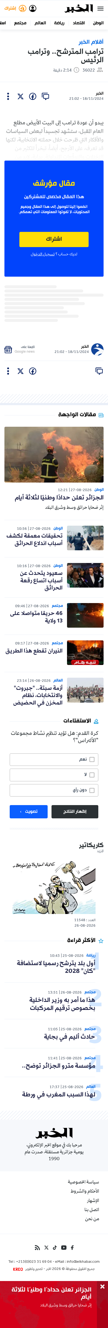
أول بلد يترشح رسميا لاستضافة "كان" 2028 (56, 967)
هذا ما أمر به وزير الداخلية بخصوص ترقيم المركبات (62, 1004)
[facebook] (32, 96)
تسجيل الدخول (43, 254)
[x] (20, 96)
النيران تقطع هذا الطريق (34, 651)
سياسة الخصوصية (83, 1182)
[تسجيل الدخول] (32, 8)
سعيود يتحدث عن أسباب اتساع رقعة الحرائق (41, 581)
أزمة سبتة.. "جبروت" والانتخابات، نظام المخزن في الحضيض (38, 696)
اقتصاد (79, 23)
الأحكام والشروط (85, 1191)
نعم (83, 759)
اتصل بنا (91, 1210)
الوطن (98, 23)
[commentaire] (45, 96)
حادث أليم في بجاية (69, 1037)
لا (85, 775)
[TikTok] (55, 1247)
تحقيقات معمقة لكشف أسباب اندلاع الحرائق (34, 539)
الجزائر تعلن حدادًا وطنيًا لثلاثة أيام (59, 498)
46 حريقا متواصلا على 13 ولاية (36, 617)
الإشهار (93, 1201)
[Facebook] (72, 1247)
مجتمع (20, 23)
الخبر (100, 93)
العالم (40, 23)
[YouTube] (63, 1247)
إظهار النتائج (74, 812)
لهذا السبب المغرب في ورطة (58, 1095)
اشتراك (54, 239)
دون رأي (80, 790)
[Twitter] (46, 1247)
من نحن (92, 1219)
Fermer (100, 8)
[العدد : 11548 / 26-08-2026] (54, 887)
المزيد (100, 851)
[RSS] (37, 1247)
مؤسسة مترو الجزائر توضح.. (58, 1066)
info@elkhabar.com (83, 1262)
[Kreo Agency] (18, 1269)
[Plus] (8, 96)
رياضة (59, 23)
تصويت (31, 812)
